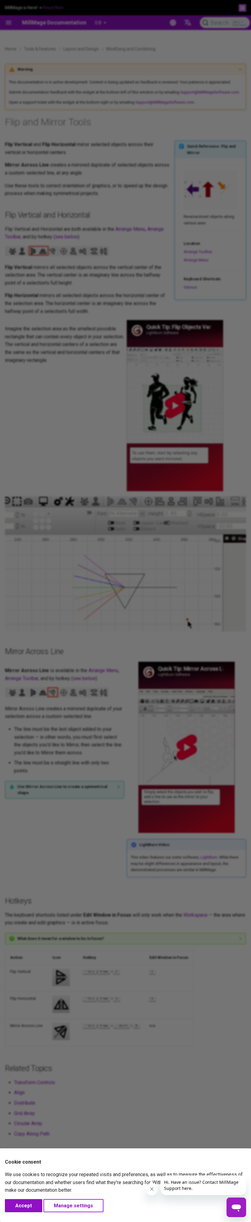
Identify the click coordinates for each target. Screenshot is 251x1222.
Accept (23, 1206)
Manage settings (73, 1206)
